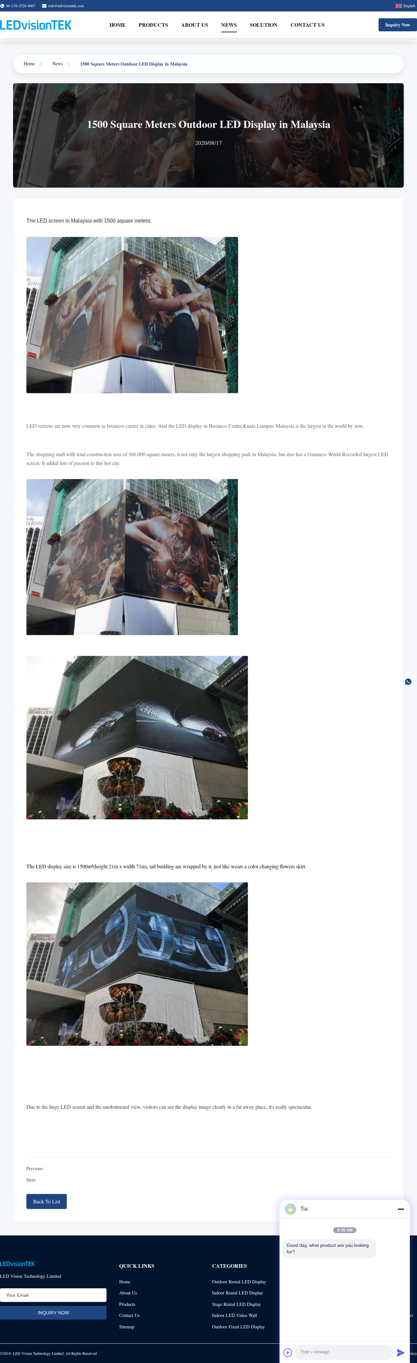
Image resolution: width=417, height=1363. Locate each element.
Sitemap (126, 1327)
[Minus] (401, 1209)
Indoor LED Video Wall (234, 1315)
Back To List (46, 1201)
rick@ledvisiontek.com (66, 5)
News (229, 24)
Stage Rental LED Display (236, 1304)
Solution (264, 24)
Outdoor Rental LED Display (239, 1281)
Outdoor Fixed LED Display (238, 1327)
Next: (31, 1180)
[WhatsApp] (408, 681)
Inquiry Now (397, 24)
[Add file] (288, 1352)
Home (117, 24)
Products (153, 24)
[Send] (400, 1352)
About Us (194, 24)
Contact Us (308, 24)
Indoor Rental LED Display (237, 1293)
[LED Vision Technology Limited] (36, 25)
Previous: (35, 1168)
